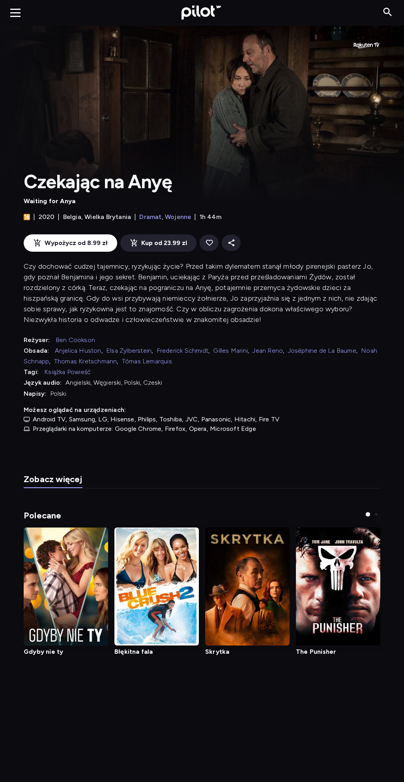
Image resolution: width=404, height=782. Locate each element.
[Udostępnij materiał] (231, 243)
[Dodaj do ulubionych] (209, 243)
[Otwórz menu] (15, 12)
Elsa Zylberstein (129, 350)
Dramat (150, 217)
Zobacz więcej (53, 479)
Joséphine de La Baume (322, 350)
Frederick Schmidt (182, 350)
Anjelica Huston (78, 350)
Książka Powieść (67, 372)
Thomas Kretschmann (85, 361)
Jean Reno (267, 350)
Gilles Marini (230, 350)
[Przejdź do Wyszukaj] (387, 12)
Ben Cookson (75, 340)
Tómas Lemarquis (147, 361)
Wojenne (178, 217)
